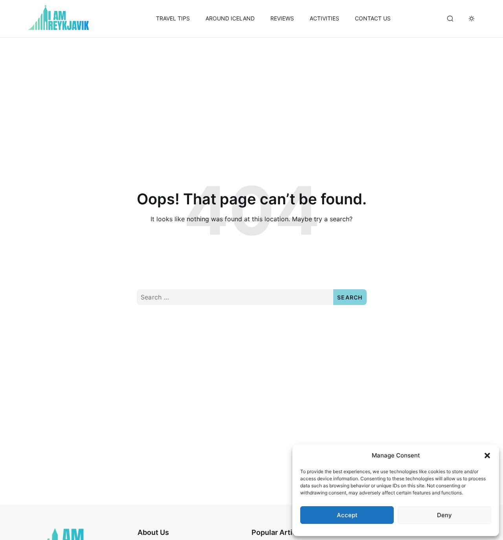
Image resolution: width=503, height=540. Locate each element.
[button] (487, 455)
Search (350, 297)
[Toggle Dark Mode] (471, 19)
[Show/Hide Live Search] (450, 19)
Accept (347, 515)
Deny (444, 515)
